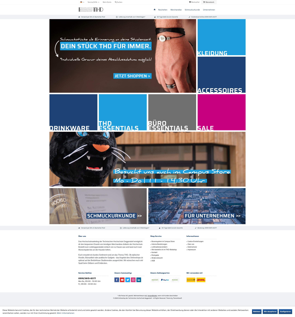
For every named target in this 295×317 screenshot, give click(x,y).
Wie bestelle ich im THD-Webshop (164, 249)
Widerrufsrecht (157, 258)
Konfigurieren (285, 311)
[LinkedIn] (138, 279)
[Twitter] (127, 279)
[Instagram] (133, 279)
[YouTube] (122, 279)
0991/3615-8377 (87, 278)
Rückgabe (155, 255)
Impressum (192, 249)
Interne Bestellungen (159, 244)
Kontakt (154, 252)
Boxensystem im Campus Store (163, 241)
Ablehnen (256, 311)
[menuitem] (209, 2)
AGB (153, 260)
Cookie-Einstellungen (195, 241)
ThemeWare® (177, 298)
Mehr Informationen (65, 313)
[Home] (155, 9)
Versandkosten (152, 296)
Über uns (191, 244)
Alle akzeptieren (270, 311)
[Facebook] (116, 279)
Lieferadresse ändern (159, 247)
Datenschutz (192, 247)
